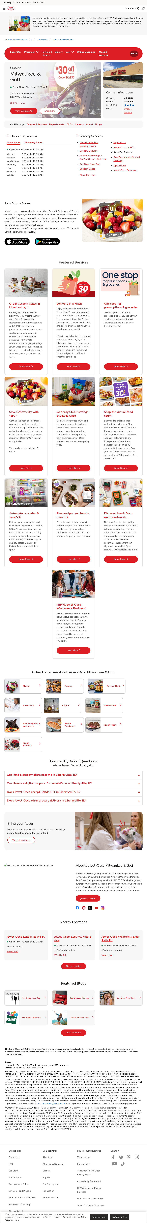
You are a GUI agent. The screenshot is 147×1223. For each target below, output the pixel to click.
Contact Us (14, 1157)
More (134, 53)
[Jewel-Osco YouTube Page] (114, 1165)
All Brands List (16, 1211)
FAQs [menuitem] (70, 124)
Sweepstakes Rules (18, 1184)
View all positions (23, 840)
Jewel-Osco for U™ (124, 147)
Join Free (31, 468)
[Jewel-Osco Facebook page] (113, 1158)
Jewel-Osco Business (125, 170)
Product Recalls (50, 1197)
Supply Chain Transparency (90, 1198)
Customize (68, 1217)
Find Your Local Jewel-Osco (22, 1197)
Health (16, 2)
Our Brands (14, 1170)
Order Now (31, 366)
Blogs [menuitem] (98, 124)
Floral (31, 686)
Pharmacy (26, 2)
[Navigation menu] (4, 8)
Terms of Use (83, 1157)
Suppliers (47, 1177)
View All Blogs (76, 1032)
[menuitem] (16, 54)
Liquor (70, 705)
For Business (39, 2)
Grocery (7, 2)
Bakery (73, 686)
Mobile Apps (15, 1177)
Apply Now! (120, 165)
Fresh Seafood (73, 725)
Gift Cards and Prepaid (20, 1191)
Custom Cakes (87, 168)
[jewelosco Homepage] (10, 8)
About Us (47, 1157)
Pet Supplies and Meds (31, 725)
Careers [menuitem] (79, 124)
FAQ (11, 1164)
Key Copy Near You (89, 164)
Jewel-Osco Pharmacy (19, 1204)
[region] (73, 1217)
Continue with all (119, 1217)
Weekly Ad (12, 951)
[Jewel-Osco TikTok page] (122, 1165)
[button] (132, 8)
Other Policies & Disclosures (91, 1205)
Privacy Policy (84, 1164)
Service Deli (115, 686)
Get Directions (17, 103)
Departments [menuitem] (56, 124)
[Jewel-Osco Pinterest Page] (129, 1158)
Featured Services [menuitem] (37, 124)
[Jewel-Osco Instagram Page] (137, 1158)
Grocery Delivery (88, 150)
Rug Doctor (120, 142)
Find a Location (76, 966)
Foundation (48, 1191)
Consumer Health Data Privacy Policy (88, 1172)
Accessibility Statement (89, 1181)
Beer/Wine (112, 705)
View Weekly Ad (23, 110)
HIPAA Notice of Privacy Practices (89, 1190)
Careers (46, 1170)
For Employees (50, 1184)
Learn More (126, 366)
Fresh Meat (112, 725)
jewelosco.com (90, 898)
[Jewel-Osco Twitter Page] (121, 1158)
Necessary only (99, 1217)
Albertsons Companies (54, 1164)
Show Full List (87, 175)
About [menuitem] (89, 124)
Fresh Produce (31, 744)
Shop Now (50, 110)
